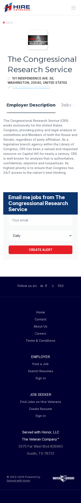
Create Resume (40, 409)
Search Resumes (40, 371)
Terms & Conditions (40, 340)
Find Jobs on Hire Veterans (40, 402)
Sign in (40, 378)
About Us (40, 326)
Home (40, 312)
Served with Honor (18, 480)
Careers (40, 333)
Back (9, 22)
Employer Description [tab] (31, 105)
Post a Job (40, 364)
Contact (40, 319)
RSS (61, 286)
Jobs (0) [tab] (70, 105)
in (41, 286)
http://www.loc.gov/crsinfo (31, 87)
